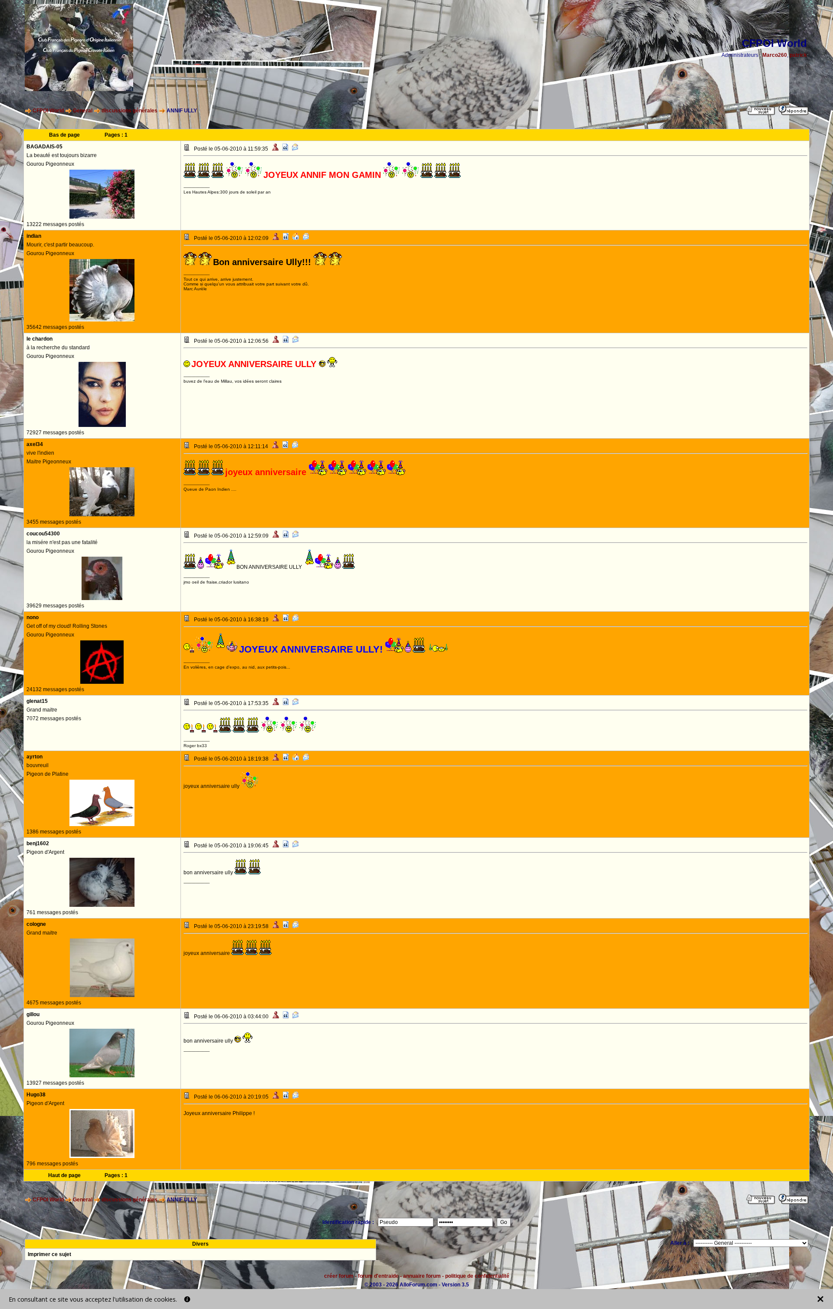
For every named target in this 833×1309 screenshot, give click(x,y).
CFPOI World (48, 111)
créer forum (339, 1276)
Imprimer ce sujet (49, 1254)
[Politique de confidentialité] (187, 1299)
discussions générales (129, 111)
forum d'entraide (378, 1276)
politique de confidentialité (477, 1276)
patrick (798, 55)
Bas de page (64, 135)
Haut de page (64, 1175)
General (82, 111)
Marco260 (774, 55)
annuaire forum (422, 1276)
